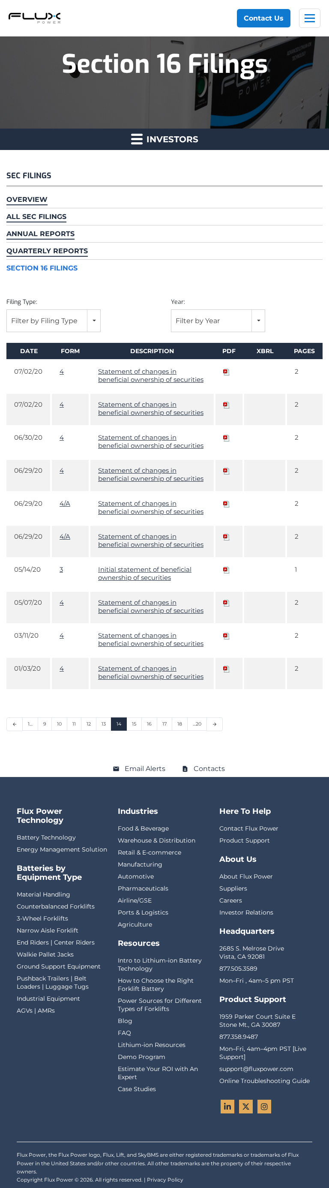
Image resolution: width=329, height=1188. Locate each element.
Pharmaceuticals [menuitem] (143, 888)
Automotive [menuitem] (136, 876)
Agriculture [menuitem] (135, 924)
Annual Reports (40, 234)
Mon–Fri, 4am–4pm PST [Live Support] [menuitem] (262, 1053)
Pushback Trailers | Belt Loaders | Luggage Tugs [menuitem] (53, 982)
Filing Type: (21, 302)
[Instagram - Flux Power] (264, 1106)
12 (89, 724)
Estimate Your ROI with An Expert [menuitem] (158, 1073)
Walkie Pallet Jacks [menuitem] (45, 954)
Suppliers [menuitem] (233, 888)
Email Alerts (145, 769)
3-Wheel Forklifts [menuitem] (42, 918)
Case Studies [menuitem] (137, 1089)
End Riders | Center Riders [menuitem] (56, 942)
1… (30, 724)
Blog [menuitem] (125, 1021)
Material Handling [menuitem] (43, 894)
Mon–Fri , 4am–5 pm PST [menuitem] (256, 980)
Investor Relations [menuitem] (246, 912)
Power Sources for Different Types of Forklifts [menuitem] (160, 1005)
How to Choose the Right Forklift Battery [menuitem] (156, 985)
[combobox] (53, 320)
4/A (65, 503)
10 (59, 724)
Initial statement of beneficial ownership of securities (144, 573)
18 (179, 724)
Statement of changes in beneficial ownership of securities (150, 375)
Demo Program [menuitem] (141, 1057)
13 (104, 724)
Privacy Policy (165, 1179)
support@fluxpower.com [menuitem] (256, 1069)
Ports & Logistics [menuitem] (143, 912)
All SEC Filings (36, 217)
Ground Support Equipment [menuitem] (59, 966)
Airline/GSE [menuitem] (135, 900)
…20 (197, 724)
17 (164, 724)
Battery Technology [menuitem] (46, 837)
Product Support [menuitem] (244, 840)
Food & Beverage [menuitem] (143, 828)
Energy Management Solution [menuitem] (62, 849)
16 (149, 724)
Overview (27, 199)
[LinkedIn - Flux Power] (227, 1106)
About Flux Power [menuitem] (246, 876)
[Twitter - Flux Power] (246, 1106)
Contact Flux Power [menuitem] (248, 828)
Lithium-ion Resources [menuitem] (151, 1045)
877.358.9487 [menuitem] (238, 1037)
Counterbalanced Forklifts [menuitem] (56, 906)
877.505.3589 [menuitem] (238, 968)
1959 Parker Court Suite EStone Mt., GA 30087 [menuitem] (257, 1021)
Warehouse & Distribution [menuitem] (156, 840)
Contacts (209, 769)
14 (119, 724)
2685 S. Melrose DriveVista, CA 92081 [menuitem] (251, 952)
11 (74, 724)
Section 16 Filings (42, 268)
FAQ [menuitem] (124, 1033)
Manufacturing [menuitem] (140, 864)
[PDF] (226, 371)
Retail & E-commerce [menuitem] (149, 852)
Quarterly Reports (47, 251)
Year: (178, 302)
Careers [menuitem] (230, 900)
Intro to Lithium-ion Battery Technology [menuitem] (160, 964)
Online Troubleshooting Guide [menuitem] (264, 1081)
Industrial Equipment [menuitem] (48, 998)
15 (134, 724)
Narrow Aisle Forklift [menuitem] (47, 930)
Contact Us (264, 18)
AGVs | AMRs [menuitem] (36, 1010)
